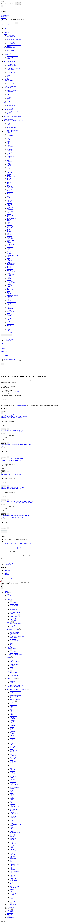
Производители (8, 131)
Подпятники (10, 71)
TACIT (8, 196)
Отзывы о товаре (17, 415)
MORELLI (9, 182)
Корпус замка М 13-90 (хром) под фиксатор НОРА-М (14, 517)
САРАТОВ (9, 296)
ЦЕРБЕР (9, 319)
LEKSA (9, 174)
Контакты (3, 18)
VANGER (9, 200)
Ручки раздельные (11, 106)
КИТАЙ (9, 251)
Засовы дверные (11, 50)
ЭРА (8, 330)
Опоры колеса (10, 69)
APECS (9, 142)
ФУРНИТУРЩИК (11, 317)
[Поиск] (16, 3)
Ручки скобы (10, 108)
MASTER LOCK (11, 177)
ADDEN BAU (10, 135)
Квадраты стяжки (11, 93)
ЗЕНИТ (9, 241)
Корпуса (9, 46)
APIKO (8, 144)
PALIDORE (10, 186)
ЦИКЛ (8, 321)
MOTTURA (10, 183)
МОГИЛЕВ (10, 269)
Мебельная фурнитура (9, 61)
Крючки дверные (11, 51)
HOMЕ (8, 167)
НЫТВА (9, 277)
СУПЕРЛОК (10, 308)
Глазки (5, 31)
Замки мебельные (11, 64)
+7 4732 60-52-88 (17, 543)
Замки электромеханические (14, 45)
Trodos (8, 199)
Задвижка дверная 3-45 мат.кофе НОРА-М (11, 431)
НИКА (8, 273)
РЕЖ (8, 288)
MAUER (9, 178)
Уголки (8, 113)
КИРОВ (9, 249)
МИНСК (9, 267)
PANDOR (9, 189)
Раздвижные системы (9, 87)
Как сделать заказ (8, 561)
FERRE (9, 159)
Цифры (8, 101)
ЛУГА (8, 262)
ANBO (8, 139)
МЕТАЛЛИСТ (10, 264)
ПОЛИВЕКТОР (11, 282)
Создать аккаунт (5, 352)
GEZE (8, 163)
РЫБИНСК (10, 292)
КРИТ (8, 258)
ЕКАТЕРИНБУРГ (11, 237)
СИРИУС (9, 303)
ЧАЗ (8, 322)
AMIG (8, 138)
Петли (5, 82)
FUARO (9, 160)
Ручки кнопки (10, 104)
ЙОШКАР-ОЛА (11, 244)
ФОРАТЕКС (10, 314)
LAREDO (9, 172)
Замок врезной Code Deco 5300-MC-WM (11, 460)
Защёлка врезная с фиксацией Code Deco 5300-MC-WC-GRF (16, 503)
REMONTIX (10, 192)
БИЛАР (9, 219)
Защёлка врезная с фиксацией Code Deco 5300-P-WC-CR (15, 446)
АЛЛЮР (9, 214)
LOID (8, 175)
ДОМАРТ (9, 234)
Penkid (8, 190)
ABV (8, 134)
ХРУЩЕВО (10, 318)
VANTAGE (9, 201)
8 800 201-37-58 (5, 24)
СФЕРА (9, 310)
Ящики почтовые (8, 119)
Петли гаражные (11, 83)
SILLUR (9, 193)
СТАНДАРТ (10, 306)
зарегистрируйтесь (21, 405)
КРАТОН (9, 256)
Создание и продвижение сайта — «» (15, 582)
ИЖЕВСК (9, 243)
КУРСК (9, 259)
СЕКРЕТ (9, 297)
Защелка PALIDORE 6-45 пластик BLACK (12, 474)
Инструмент (10, 91)
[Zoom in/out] (4, 921)
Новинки (6, 28)
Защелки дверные (11, 57)
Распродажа (7, 29)
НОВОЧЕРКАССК (12, 274)
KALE (8, 170)
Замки (5, 34)
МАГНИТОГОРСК (12, 263)
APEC (8, 141)
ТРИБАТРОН (10, 311)
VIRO (8, 205)
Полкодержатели (11, 72)
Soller (8, 194)
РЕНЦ (8, 291)
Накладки (6, 79)
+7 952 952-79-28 (26, 543)
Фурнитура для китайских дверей (12, 116)
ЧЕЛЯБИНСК (10, 324)
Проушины (9, 112)
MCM (8, 179)
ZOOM (8, 208)
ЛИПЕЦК (9, 260)
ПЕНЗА (9, 280)
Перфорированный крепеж (14, 111)
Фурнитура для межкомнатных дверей (14, 120)
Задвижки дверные (11, 49)
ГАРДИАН (9, 227)
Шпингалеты (10, 53)
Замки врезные (10, 35)
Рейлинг (9, 76)
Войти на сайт (4, 351)
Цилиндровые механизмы (10, 117)
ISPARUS (9, 168)
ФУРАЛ (9, 315)
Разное (8, 75)
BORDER (9, 150)
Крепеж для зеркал (11, 65)
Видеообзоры (7, 564)
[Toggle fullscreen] (2, 921)
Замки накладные (11, 38)
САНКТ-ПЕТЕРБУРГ (12, 295)
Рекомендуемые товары (7, 415)
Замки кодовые (10, 42)
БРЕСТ (8, 221)
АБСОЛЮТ (10, 210)
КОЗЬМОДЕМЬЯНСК (12, 255)
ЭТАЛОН (9, 332)
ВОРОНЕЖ (10, 226)
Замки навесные (11, 40)
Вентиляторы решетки (12, 90)
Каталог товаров (7, 335)
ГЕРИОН (9, 229)
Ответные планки (11, 95)
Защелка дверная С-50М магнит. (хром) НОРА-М (13, 417)
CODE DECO (10, 156)
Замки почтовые (11, 43)
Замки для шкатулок (12, 62)
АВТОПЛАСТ (10, 211)
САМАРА (9, 293)
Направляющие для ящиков (14, 68)
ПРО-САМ (9, 285)
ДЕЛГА (9, 233)
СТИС (8, 307)
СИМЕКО (9, 300)
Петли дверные (11, 84)
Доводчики (6, 32)
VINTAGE (9, 204)
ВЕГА (8, 223)
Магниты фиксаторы (12, 67)
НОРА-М (9, 275)
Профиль (9, 73)
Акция (5, 27)
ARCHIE (9, 145)
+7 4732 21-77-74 (8, 543)
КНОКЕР (9, 253)
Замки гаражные (11, 36)
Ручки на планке (11, 105)
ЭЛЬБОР (9, 329)
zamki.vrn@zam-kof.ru (17, 548)
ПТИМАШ (9, 286)
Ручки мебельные (11, 78)
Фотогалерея (4, 16)
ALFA (8, 137)
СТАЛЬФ (9, 304)
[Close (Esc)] (1, 921)
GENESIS (9, 161)
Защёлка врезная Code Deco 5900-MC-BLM (12, 488)
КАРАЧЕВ (9, 248)
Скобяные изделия (8, 109)
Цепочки (9, 100)
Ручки (5, 102)
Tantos (8, 197)
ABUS (8, 133)
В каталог (3, 12)
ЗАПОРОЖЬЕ (10, 240)
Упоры (8, 98)
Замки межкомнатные (12, 56)
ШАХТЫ (9, 326)
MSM (8, 185)
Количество (4, 408)
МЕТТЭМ (9, 266)
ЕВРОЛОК (9, 236)
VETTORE (9, 203)
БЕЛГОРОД (10, 216)
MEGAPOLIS (10, 181)
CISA (8, 155)
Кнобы (8, 58)
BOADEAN (10, 149)
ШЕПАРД (9, 328)
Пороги (9, 97)
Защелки (6, 54)
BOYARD (9, 152)
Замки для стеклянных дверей (14, 39)
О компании (4, 14)
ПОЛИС (9, 284)
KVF (8, 171)
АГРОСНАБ (10, 212)
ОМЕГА (9, 278)
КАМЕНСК (10, 247)
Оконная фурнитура (9, 80)
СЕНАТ (9, 299)
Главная (6, 355)
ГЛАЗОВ (9, 230)
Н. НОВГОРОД (11, 271)
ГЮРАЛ (9, 232)
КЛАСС (9, 252)
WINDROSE (10, 207)
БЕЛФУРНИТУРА (11, 218)
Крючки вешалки (8, 60)
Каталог (6, 356)
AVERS (9, 148)
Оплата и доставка (8, 563)
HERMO (9, 166)
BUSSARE (9, 153)
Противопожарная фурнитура (11, 86)
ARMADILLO (10, 146)
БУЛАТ (8, 222)
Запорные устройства (9, 47)
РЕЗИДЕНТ (10, 289)
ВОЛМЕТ (9, 225)
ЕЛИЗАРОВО (10, 238)
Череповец (9, 325)
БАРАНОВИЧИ (11, 215)
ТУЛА (8, 313)
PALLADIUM (10, 188)
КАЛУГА (9, 245)
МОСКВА (9, 270)
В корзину (3, 411)
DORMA (9, 157)
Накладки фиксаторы (12, 126)
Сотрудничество (5, 15)
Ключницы (9, 94)
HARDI (9, 164)
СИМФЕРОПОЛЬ (11, 302)
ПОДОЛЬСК (10, 281)
